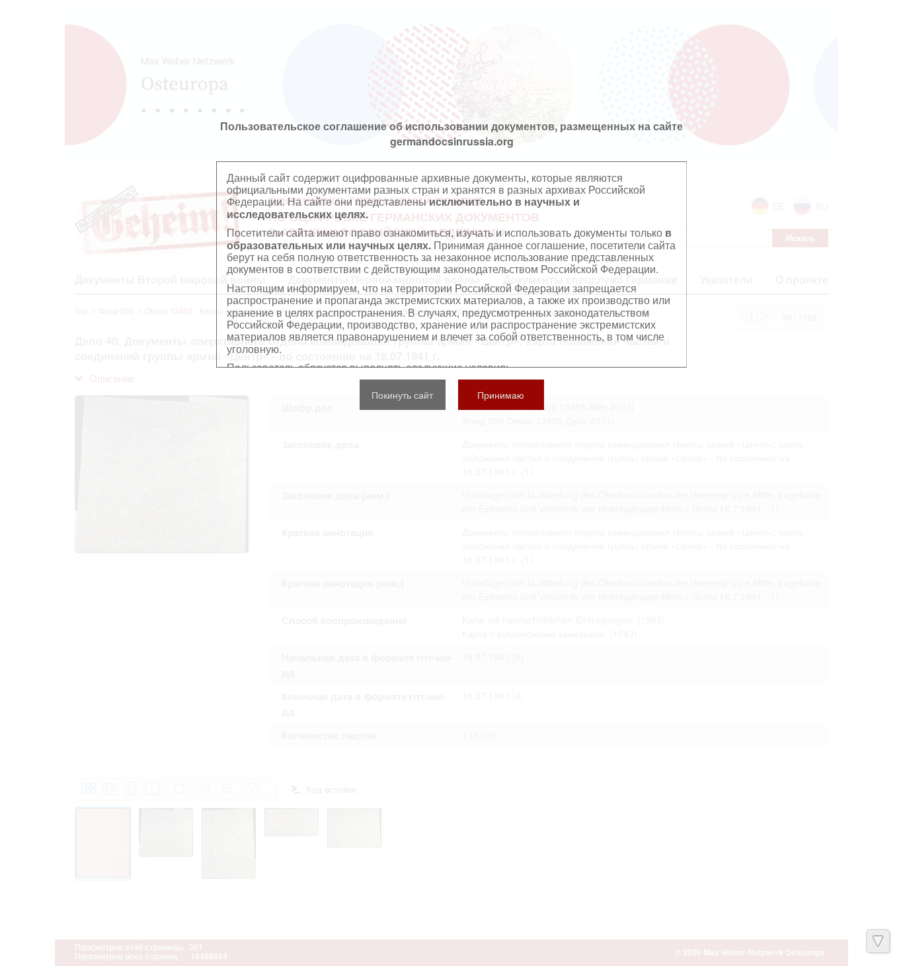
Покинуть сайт (402, 394)
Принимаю (500, 394)
